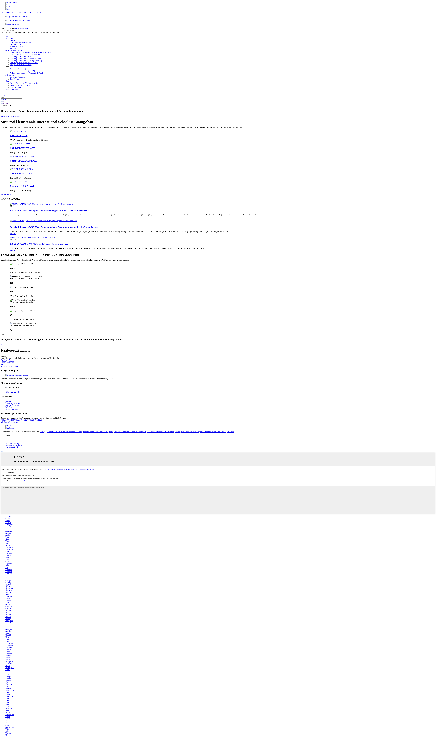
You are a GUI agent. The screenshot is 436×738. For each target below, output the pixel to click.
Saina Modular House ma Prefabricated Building (64, 432)
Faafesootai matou (12, 89)
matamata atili (6, 194)
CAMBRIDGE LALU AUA (23, 173)
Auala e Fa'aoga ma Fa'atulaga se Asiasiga (25, 83)
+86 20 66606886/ (7, 420)
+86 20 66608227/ (21, 420)
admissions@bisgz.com (22, 28)
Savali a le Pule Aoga (17, 77)
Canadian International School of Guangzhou (130, 432)
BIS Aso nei (9, 75)
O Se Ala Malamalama (13, 50)
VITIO (7, 91)
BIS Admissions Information (20, 85)
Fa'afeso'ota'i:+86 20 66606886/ (7, 361)
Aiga (7, 36)
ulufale (7, 81)
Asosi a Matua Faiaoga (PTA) (20, 69)
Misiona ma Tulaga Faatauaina (21, 42)
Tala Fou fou (14, 79)
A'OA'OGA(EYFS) (19, 135)
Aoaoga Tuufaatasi (17, 44)
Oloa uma (230, 432)
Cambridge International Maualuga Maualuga (26, 61)
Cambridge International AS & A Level (24, 63)
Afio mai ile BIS (12, 392)
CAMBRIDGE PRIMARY (22, 148)
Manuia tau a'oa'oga (17, 46)
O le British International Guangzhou (160, 432)
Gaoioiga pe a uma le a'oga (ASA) (22, 71)
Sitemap (42, 432)
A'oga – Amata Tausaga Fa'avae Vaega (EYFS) (27, 54)
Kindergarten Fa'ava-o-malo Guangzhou (189, 432)
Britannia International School (215, 432)
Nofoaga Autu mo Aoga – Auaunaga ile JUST (26, 73)
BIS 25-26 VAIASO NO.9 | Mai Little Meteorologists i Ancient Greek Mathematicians (49, 210)
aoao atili (13, 217)
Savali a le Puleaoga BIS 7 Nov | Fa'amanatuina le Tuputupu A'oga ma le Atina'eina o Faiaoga (54, 227)
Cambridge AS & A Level (22, 186)
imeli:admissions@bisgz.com (9, 365)
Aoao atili (4, 345)
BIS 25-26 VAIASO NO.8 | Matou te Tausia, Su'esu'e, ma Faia (39, 244)
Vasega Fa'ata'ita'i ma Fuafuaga (21, 65)
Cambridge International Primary (21, 57)
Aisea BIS (9, 38)
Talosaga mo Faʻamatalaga (10, 116)
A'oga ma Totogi (16, 87)
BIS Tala (13, 40)
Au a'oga (13, 48)
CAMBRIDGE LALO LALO (23, 161)
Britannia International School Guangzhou (98, 432)
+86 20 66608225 (35, 420)
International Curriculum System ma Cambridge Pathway (30, 52)
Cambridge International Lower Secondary (25, 59)
